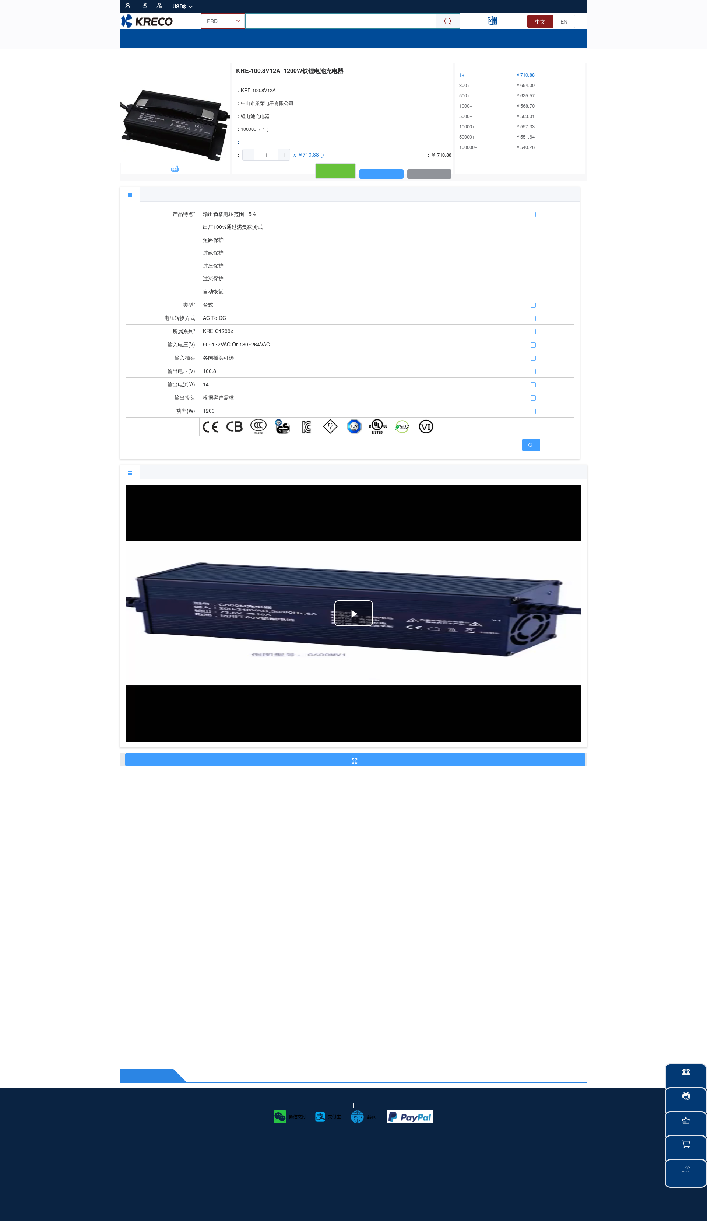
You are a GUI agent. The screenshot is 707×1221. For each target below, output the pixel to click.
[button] (248, 154)
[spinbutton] (266, 155)
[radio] (540, 21)
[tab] (130, 194)
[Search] (448, 21)
